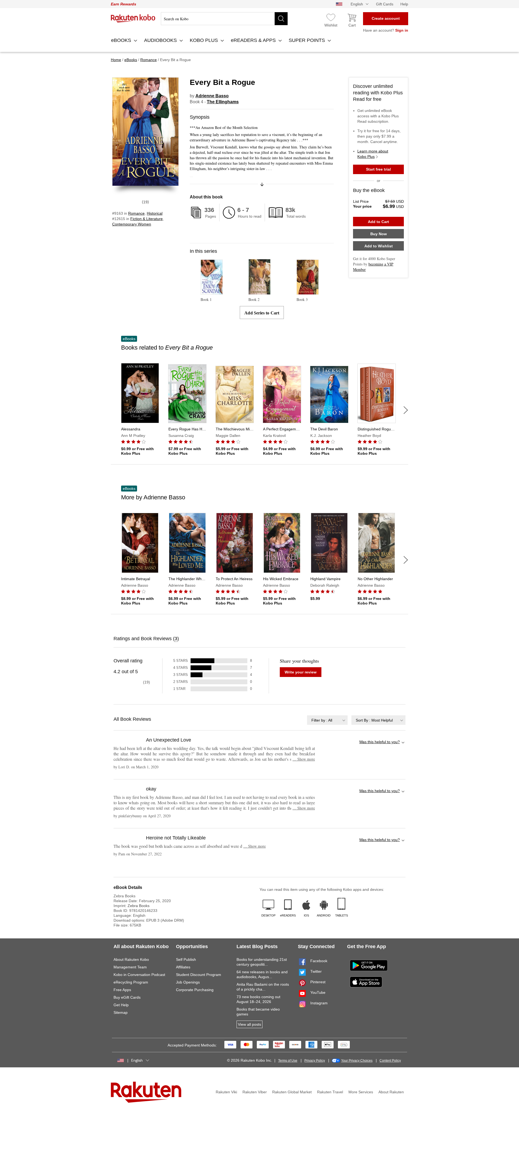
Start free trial (378, 169)
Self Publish (186, 959)
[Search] (281, 18)
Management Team (130, 967)
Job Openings (188, 982)
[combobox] (327, 720)
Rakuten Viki (226, 1092)
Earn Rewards (123, 4)
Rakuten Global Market (292, 1092)
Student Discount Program (198, 974)
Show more (303, 759)
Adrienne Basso (212, 96)
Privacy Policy (314, 1060)
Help (404, 4)
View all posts (249, 1024)
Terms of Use (287, 1060)
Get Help (121, 1005)
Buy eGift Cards (127, 997)
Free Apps (122, 990)
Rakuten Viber (254, 1092)
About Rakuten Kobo (131, 959)
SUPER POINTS (307, 40)
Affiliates (183, 967)
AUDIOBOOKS (161, 40)
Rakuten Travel (330, 1092)
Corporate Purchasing (195, 990)
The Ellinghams (223, 101)
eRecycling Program (131, 982)
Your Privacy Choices (356, 1060)
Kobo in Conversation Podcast (139, 974)
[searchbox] (224, 18)
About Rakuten (391, 1092)
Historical (154, 213)
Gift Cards (384, 4)
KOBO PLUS (204, 40)
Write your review (301, 672)
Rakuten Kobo (133, 18)
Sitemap (121, 1012)
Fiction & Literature (146, 219)
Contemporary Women (131, 224)
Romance (136, 213)
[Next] (405, 410)
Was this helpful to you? (379, 742)
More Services (360, 1092)
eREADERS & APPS (254, 40)
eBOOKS (121, 40)
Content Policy (390, 1060)
